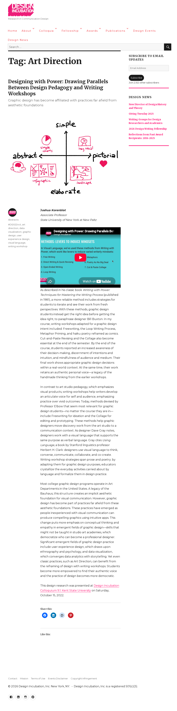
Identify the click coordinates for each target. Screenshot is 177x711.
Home (12, 30)
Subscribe (136, 77)
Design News (18, 40)
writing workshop (17, 246)
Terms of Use (38, 678)
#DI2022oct (14, 224)
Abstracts (13, 219)
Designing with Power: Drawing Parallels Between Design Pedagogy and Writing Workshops (58, 87)
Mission (24, 678)
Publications (115, 30)
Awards (92, 30)
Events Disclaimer (58, 678)
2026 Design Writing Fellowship (148, 128)
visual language (16, 242)
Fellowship (70, 30)
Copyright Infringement (84, 678)
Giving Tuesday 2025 (141, 113)
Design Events (144, 30)
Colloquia (46, 30)
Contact (12, 678)
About (26, 30)
